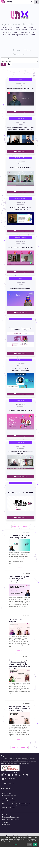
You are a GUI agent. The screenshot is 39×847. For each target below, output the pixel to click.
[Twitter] (2, 775)
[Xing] (12, 775)
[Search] (3, 64)
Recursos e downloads (10, 820)
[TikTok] (23, 775)
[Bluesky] (27, 775)
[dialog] (19, 841)
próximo (25, 526)
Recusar (29, 844)
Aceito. (35, 844)
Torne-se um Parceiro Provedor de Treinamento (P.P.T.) (14, 807)
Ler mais (19, 567)
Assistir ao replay (21, 112)
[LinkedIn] (9, 775)
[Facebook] (5, 775)
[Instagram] (19, 775)
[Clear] (9, 64)
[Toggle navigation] (34, 1)
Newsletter (6, 825)
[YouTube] (16, 775)
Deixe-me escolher (14, 844)
